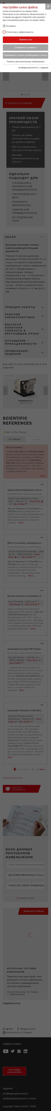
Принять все (25, 39)
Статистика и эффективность (19, 32)
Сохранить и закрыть (25, 47)
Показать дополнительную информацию (25, 61)
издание (44, 68)
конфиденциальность (28, 68)
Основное (11, 26)
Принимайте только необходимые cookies (25, 55)
